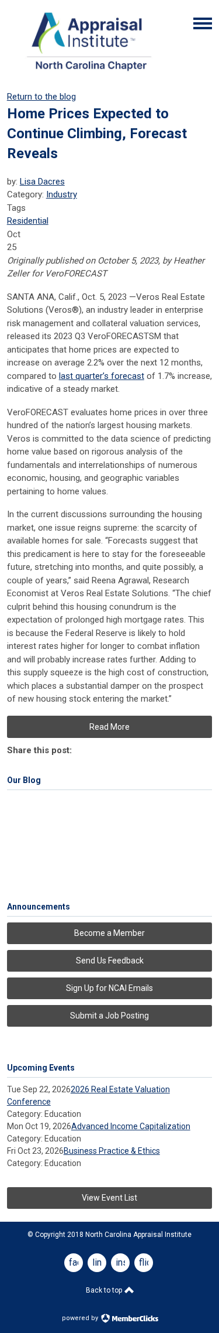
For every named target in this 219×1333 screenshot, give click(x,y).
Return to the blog (41, 96)
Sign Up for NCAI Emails (109, 988)
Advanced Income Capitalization (130, 1126)
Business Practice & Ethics (112, 1151)
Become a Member (109, 933)
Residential (27, 221)
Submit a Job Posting (109, 1015)
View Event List (109, 1197)
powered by (81, 1318)
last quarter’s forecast (101, 376)
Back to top (105, 1290)
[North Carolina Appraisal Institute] (89, 74)
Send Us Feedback (110, 960)
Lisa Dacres (42, 181)
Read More (109, 727)
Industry (61, 194)
